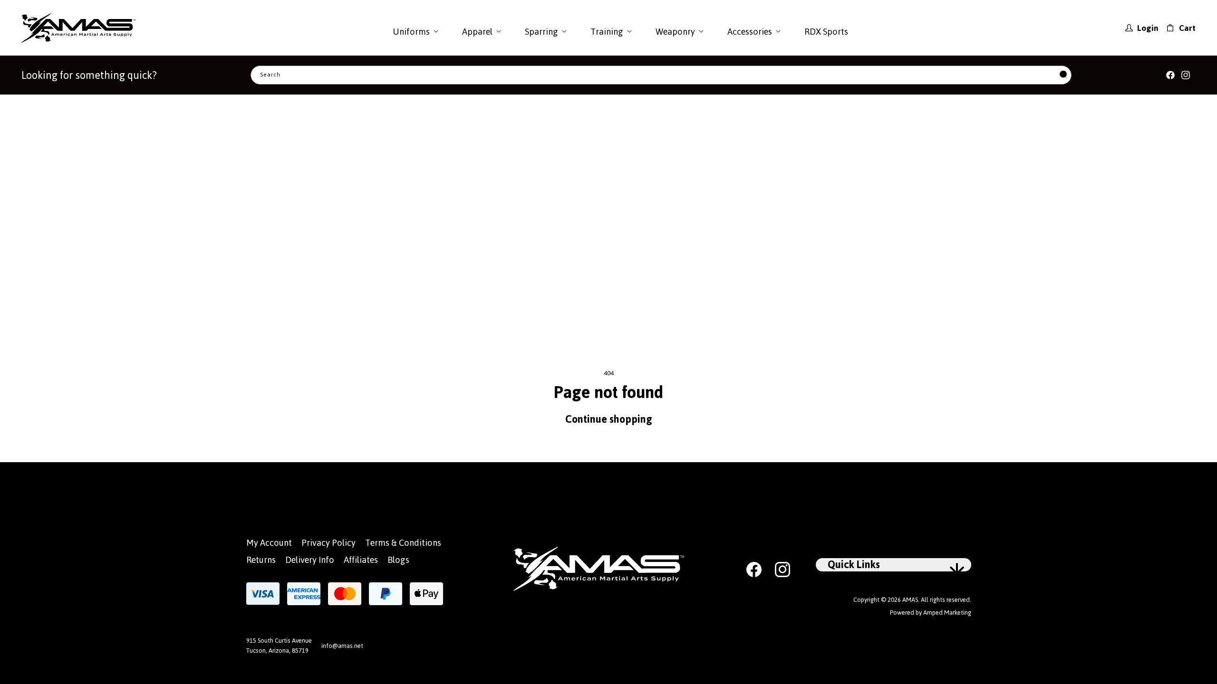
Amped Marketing (947, 612)
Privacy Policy (328, 542)
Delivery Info (309, 559)
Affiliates (361, 559)
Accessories (749, 31)
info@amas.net (342, 646)
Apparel (477, 31)
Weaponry (675, 31)
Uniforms (411, 31)
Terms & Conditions (403, 542)
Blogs (398, 559)
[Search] (1063, 75)
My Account (269, 542)
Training (606, 31)
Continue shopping (608, 419)
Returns (261, 559)
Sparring (541, 31)
